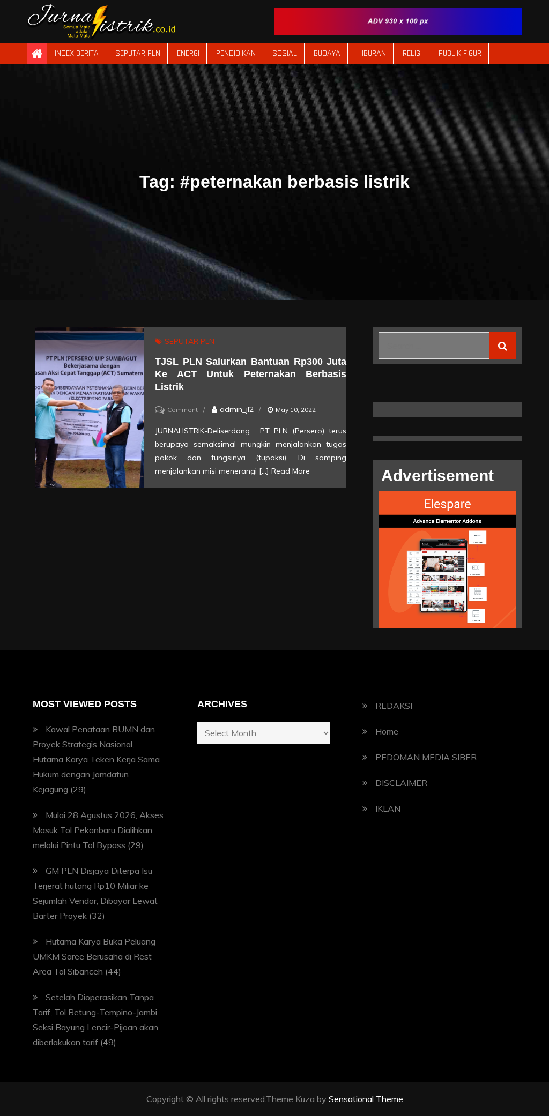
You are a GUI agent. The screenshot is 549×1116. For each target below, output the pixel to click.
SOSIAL (284, 53)
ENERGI (188, 53)
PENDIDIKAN (236, 53)
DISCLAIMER (401, 782)
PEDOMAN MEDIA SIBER (426, 757)
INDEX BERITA (77, 53)
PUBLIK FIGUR (460, 53)
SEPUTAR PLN (137, 53)
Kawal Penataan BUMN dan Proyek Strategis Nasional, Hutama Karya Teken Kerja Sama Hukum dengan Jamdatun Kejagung (96, 759)
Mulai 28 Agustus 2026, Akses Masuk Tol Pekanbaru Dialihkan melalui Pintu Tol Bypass (98, 830)
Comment (182, 410)
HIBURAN (371, 53)
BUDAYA (327, 53)
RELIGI (412, 53)
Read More (290, 471)
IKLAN (387, 808)
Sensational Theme (366, 1098)
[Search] (502, 345)
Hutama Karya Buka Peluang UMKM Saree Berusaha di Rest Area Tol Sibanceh (94, 956)
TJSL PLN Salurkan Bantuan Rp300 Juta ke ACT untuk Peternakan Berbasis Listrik (250, 374)
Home (386, 731)
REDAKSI (393, 705)
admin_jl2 (237, 409)
